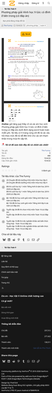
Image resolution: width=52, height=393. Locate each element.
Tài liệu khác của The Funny (16, 176)
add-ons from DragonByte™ (36, 376)
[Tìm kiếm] (48, 3)
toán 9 (43, 25)
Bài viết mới (6, 307)
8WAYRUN (35, 390)
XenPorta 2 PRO (8, 390)
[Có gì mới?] (43, 3)
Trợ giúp (4, 277)
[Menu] (4, 3)
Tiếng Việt (7, 256)
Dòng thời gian (7, 312)
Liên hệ (4, 261)
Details (36, 378)
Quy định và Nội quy (9, 266)
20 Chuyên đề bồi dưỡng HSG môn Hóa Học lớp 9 (26, 180)
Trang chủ (5, 282)
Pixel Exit (14, 382)
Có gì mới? (6, 301)
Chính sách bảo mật (9, 272)
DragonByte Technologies (22, 378)
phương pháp (32, 25)
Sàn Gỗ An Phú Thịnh (42, 348)
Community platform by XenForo (24, 372)
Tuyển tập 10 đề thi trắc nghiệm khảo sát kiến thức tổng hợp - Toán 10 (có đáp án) (27, 222)
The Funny (8, 25)
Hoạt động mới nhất (9, 318)
